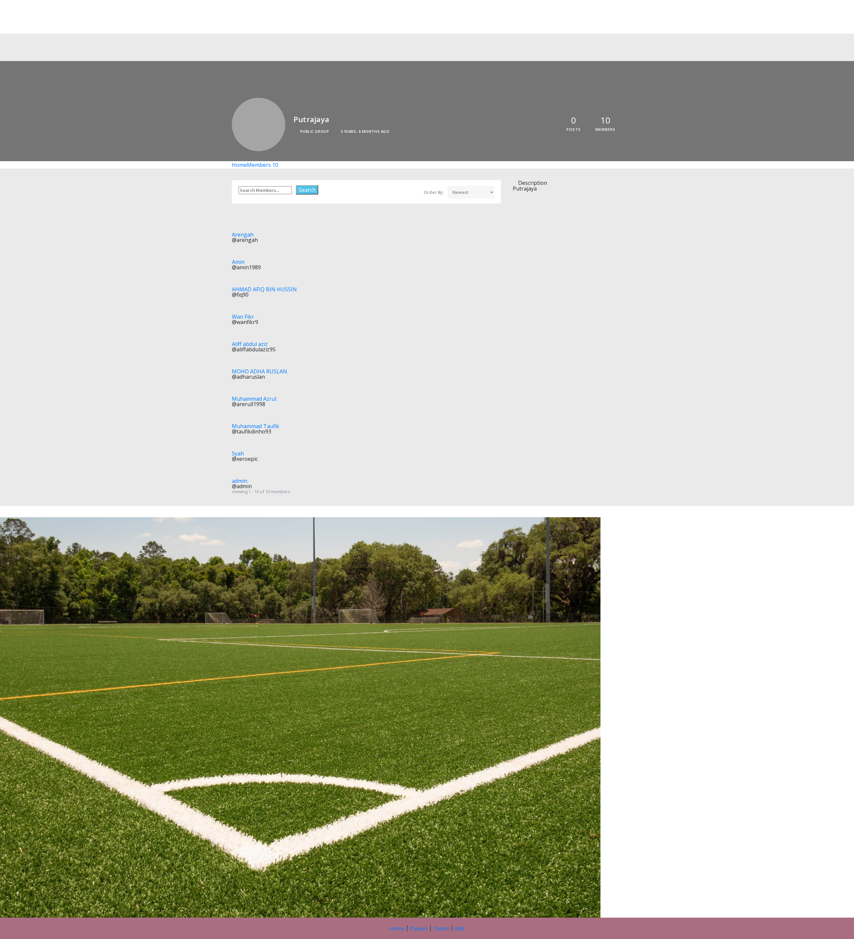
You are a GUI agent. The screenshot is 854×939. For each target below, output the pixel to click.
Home (239, 165)
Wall (459, 928)
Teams (441, 928)
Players (419, 928)
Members (262, 165)
